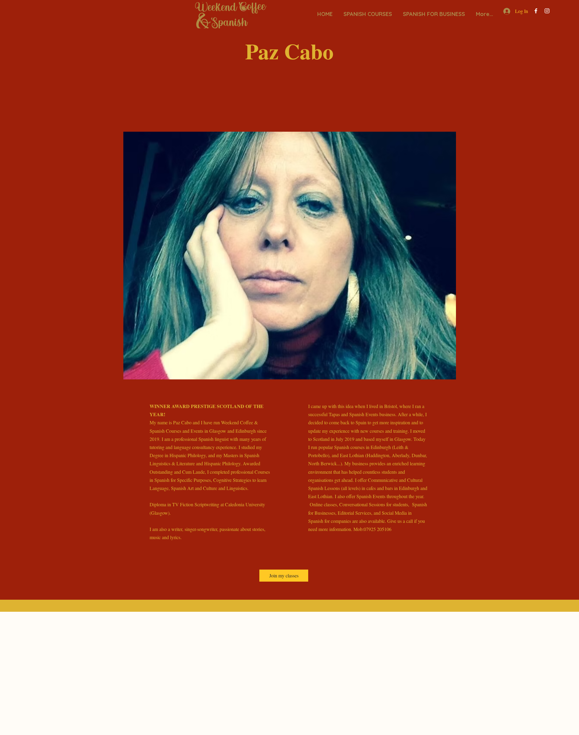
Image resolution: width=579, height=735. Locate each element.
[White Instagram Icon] (547, 11)
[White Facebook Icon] (536, 11)
